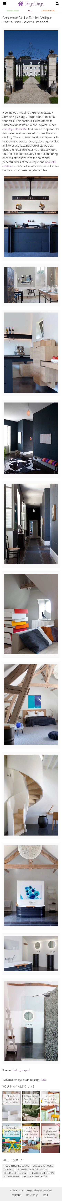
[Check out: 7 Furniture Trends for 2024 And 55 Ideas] (11, 1106)
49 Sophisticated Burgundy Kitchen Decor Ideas (50, 1134)
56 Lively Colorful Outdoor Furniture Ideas (12, 1131)
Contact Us (16, 1195)
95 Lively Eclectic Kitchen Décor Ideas (50, 1099)
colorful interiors (15, 1173)
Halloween (13, 10)
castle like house (43, 1166)
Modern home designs (16, 1166)
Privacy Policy (32, 1195)
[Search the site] (57, 4)
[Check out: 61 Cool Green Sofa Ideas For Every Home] (31, 1106)
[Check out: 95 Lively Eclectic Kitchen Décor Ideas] (50, 1106)
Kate (43, 1079)
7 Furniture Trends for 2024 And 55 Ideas (11, 1099)
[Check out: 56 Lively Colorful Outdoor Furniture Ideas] (11, 1138)
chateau (8, 1169)
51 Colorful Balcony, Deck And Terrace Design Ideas (31, 1133)
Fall (30, 10)
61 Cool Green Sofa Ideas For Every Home (31, 1099)
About (45, 1195)
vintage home (11, 1176)
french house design (42, 1173)
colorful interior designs (32, 1169)
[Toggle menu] (5, 4)
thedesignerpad (21, 1070)
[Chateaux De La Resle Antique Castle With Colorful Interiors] (31, 102)
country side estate (14, 129)
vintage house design (35, 1176)
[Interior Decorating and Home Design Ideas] (31, 5)
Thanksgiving (48, 10)
